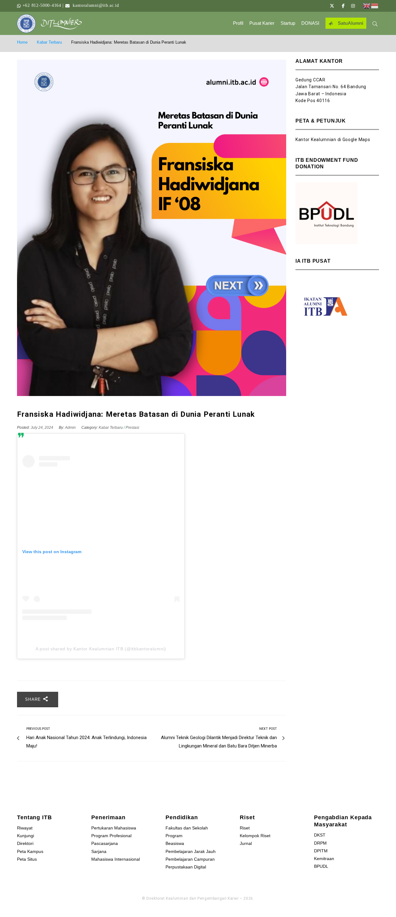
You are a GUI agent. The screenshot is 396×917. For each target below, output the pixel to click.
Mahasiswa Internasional (115, 859)
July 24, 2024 (42, 427)
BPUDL (321, 866)
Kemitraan (324, 858)
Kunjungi (25, 835)
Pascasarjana (104, 843)
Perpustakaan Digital (186, 866)
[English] (367, 5)
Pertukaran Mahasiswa (113, 827)
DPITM (321, 850)
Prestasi (132, 427)
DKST (319, 835)
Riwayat (24, 827)
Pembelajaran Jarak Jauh (191, 851)
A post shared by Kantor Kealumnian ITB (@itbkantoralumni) (101, 648)
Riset (245, 827)
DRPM (320, 843)
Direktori (25, 843)
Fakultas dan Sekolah (187, 827)
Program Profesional (111, 835)
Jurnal (246, 843)
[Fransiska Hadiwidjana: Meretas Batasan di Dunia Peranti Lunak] (151, 228)
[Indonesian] (375, 5)
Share (34, 699)
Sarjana (98, 851)
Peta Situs (27, 859)
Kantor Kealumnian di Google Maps (332, 139)
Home (22, 42)
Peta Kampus (30, 851)
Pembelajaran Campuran (190, 859)
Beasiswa (175, 843)
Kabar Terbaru (49, 42)
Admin (70, 427)
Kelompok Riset (255, 835)
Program (174, 835)
